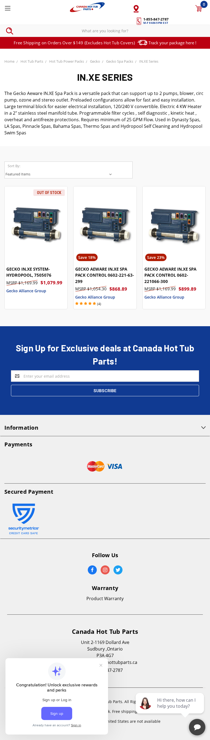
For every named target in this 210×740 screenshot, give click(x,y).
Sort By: (14, 165)
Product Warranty (105, 599)
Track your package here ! (172, 42)
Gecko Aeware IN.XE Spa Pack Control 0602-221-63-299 (104, 275)
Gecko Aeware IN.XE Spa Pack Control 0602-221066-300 (170, 275)
